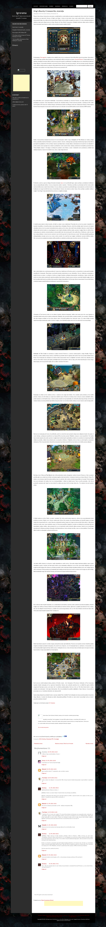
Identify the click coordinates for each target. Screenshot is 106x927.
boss (62, 183)
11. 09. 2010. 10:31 (51, 803)
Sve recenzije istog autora (43, 727)
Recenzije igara (44, 6)
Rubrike (51, 6)
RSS (86, 915)
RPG (53, 739)
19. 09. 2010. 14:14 (51, 855)
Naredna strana (89, 743)
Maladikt (44, 825)
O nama (71, 6)
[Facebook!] (65, 736)
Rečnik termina (81, 915)
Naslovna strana (59, 743)
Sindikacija (65, 6)
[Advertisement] (21, 83)
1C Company (52, 703)
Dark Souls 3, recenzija (17, 27)
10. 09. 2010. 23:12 (52, 777)
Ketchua (44, 739)
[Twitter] (63, 736)
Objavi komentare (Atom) (47, 900)
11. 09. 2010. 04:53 (54, 788)
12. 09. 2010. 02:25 (54, 833)
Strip (72, 915)
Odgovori (44, 756)
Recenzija (49, 739)
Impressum (59, 916)
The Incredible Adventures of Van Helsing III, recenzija (20, 40)
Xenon (68, 920)
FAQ (88, 915)
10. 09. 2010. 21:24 (52, 752)
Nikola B (44, 769)
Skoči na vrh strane (68, 743)
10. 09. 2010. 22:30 (51, 760)
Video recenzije (55, 915)
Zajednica (57, 6)
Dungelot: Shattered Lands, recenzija (21, 30)
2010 (40, 739)
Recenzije (48, 915)
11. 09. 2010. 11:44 (52, 812)
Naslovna (40, 915)
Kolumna (65, 915)
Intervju (61, 915)
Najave (44, 915)
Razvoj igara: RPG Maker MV (19, 32)
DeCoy (43, 760)
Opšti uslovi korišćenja (51, 916)
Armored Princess (79, 59)
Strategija (56, 739)
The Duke (44, 777)
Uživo (69, 915)
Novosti (36, 6)
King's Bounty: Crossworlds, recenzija (49, 11)
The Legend (43, 57)
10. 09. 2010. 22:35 (51, 769)
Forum (75, 915)
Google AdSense (73, 916)
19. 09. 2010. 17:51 (54, 863)
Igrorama (21, 12)
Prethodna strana (38, 743)
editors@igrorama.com (18, 102)
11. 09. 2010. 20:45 (52, 825)
